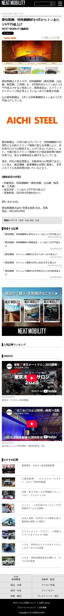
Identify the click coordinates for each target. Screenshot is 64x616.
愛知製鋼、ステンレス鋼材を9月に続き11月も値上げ (33, 264)
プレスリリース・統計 (48, 596)
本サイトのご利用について (24, 603)
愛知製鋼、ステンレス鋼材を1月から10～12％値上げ (33, 255)
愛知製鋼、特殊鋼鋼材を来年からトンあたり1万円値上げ (33, 235)
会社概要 (42, 607)
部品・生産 (34, 220)
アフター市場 (48, 585)
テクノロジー (48, 590)
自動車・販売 (48, 579)
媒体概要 (16, 579)
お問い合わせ (44, 603)
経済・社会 (24, 220)
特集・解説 (16, 596)
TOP (16, 577)
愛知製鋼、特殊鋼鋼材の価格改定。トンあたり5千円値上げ (33, 245)
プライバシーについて (26, 607)
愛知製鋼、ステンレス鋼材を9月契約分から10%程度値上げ (33, 274)
